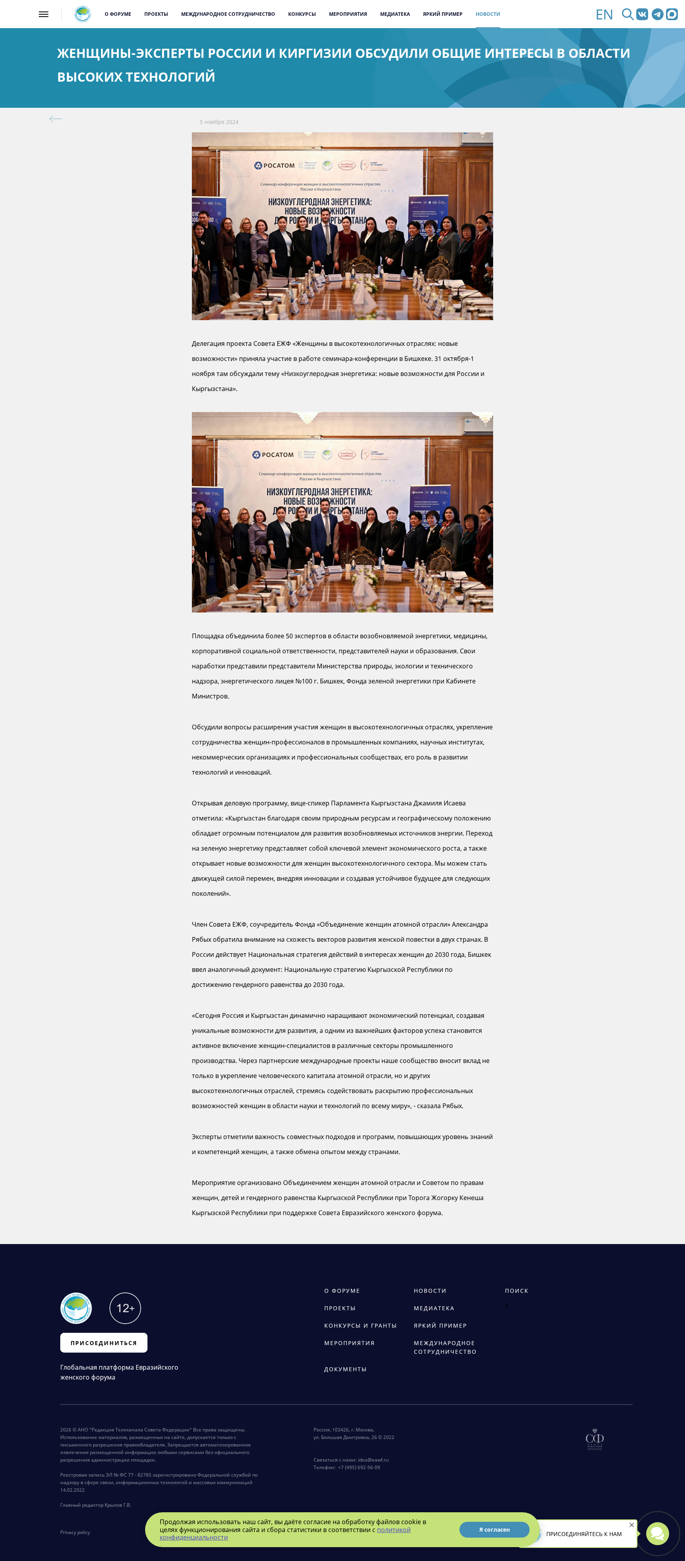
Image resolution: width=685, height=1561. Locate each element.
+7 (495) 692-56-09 (358, 1467)
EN (604, 14)
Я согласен (494, 1529)
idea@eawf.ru (373, 1459)
